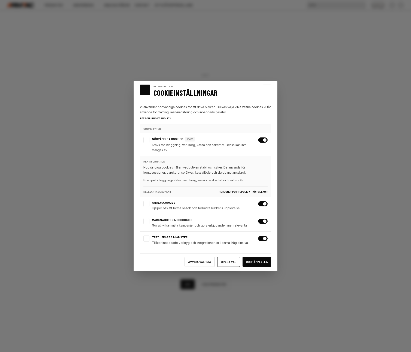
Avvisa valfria (199, 262)
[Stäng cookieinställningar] (267, 89)
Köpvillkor (260, 191)
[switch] (263, 140)
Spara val (228, 262)
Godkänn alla (257, 262)
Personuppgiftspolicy (155, 118)
